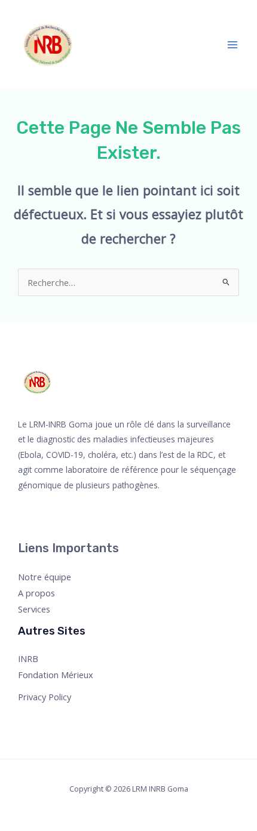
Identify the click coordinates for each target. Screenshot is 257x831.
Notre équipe (44, 577)
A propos (36, 593)
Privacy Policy (44, 697)
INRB (28, 658)
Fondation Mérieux (55, 675)
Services (34, 609)
